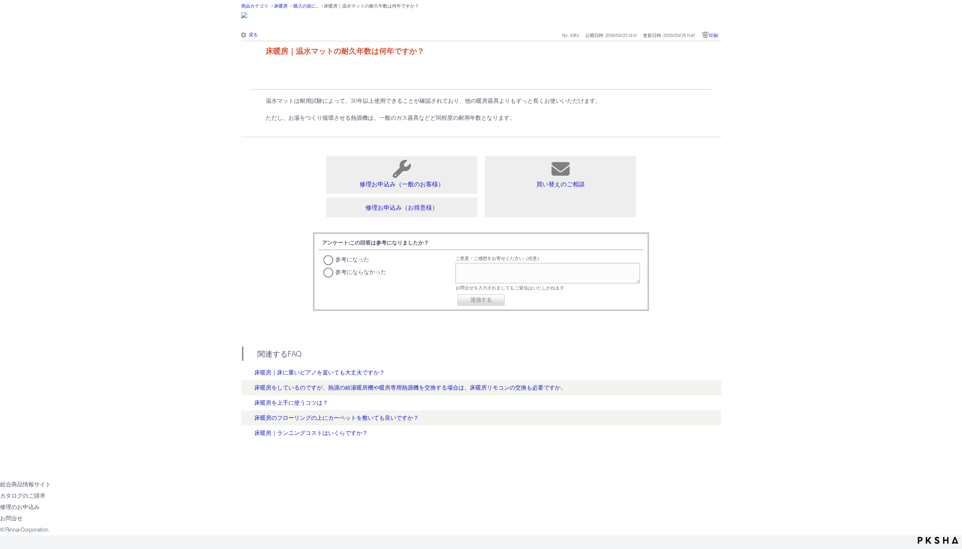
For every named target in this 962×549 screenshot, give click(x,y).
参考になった (352, 259)
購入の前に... (305, 6)
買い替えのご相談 (560, 184)
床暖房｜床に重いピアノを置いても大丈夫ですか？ (319, 372)
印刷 (713, 35)
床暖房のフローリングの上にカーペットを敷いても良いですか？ (336, 417)
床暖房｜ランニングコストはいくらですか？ (311, 433)
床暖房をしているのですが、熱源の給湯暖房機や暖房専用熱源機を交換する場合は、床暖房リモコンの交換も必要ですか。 (410, 387)
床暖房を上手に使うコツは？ (291, 402)
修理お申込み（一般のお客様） (401, 184)
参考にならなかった (360, 272)
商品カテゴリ (254, 6)
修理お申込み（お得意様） (402, 207)
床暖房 (281, 6)
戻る (253, 34)
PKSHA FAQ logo (938, 540)
